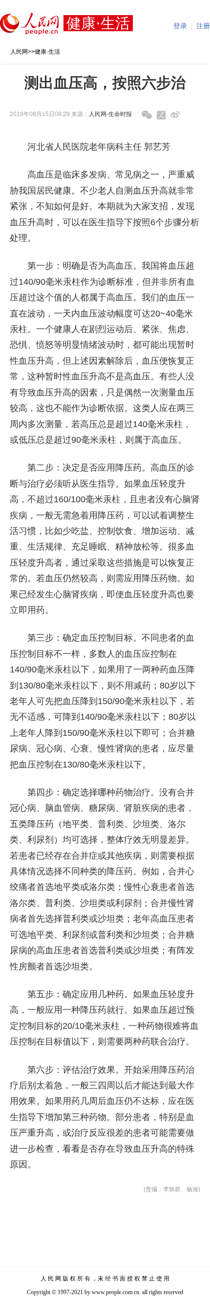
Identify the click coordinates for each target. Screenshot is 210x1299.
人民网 (19, 51)
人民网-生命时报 (110, 114)
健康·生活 (47, 51)
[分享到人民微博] (161, 115)
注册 (203, 26)
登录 (180, 26)
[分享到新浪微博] (175, 115)
